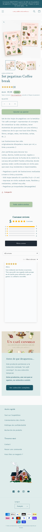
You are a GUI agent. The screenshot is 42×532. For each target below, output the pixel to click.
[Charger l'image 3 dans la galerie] (31, 65)
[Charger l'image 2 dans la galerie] (21, 65)
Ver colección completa (20, 388)
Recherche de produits (13, 430)
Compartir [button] (8, 192)
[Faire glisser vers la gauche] (2, 65)
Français (20, 506)
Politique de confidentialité (15, 425)
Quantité (5, 99)
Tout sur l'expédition (12, 415)
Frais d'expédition (16, 95)
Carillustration (13, 525)
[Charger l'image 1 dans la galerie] (10, 65)
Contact (7, 444)
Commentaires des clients (14, 420)
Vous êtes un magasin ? (13, 454)
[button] (2, 11)
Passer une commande (13, 449)
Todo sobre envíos (21, 205)
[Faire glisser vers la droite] (39, 65)
